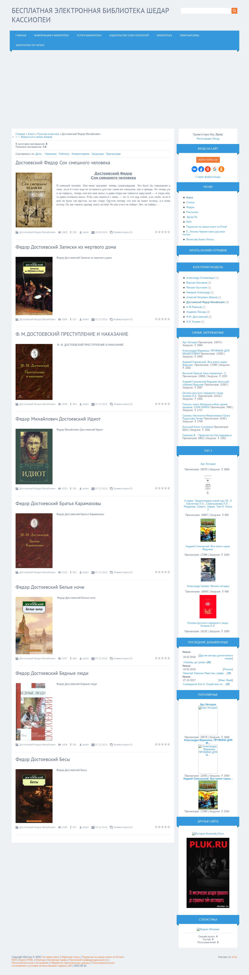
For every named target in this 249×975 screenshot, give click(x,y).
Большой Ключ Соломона (197, 426)
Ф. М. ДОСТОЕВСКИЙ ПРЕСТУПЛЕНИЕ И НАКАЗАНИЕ (72, 334)
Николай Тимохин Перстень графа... (204, 673)
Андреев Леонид (196, 311)
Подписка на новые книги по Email (102, 957)
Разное (228, 669)
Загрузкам (98, 153)
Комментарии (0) (123, 232)
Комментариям (80, 153)
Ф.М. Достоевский (197, 316)
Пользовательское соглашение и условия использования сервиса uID (63, 964)
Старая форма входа (208, 176)
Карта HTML (26, 959)
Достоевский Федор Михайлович (37, 232)
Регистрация (204, 138)
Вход (216, 138)
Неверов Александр (198, 292)
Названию (51, 153)
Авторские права (57, 959)
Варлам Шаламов (196, 282)
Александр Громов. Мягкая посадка (208, 586)
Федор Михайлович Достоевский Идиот (58, 419)
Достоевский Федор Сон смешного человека (63, 162)
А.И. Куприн (193, 321)
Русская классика (48, 134)
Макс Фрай (225, 680)
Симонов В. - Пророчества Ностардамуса (206, 435)
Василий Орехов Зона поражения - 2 (204, 373)
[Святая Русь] (208, 833)
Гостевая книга (50, 957)
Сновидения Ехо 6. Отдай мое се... (204, 684)
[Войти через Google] (214, 169)
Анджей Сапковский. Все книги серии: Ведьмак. (208, 548)
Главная (20, 134)
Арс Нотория (189, 342)
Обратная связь (70, 957)
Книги (31, 134)
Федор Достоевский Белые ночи (50, 587)
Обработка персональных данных (70, 962)
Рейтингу (64, 153)
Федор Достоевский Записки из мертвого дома (66, 247)
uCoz (234, 957)
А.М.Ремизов (194, 307)
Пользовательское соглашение (30, 962)
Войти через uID (208, 160)
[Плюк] (208, 907)
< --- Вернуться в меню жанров (34, 136)
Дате (38, 153)
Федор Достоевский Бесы (43, 759)
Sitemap (40, 959)
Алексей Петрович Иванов (201, 297)
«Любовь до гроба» (194, 662)
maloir (85, 232)
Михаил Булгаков (196, 287)
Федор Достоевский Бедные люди (52, 673)
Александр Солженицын (200, 277)
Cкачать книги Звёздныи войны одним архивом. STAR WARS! (204, 406)
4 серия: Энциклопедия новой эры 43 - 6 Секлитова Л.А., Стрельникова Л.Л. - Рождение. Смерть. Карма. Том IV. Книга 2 (208, 505)
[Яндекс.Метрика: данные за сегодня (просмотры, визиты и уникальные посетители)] (208, 929)
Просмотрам (113, 153)
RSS (14, 959)
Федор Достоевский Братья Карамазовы (58, 503)
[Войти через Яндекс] (208, 169)
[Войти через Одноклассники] (221, 169)
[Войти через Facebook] (201, 169)
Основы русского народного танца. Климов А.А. (208, 624)
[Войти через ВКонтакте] (194, 169)
